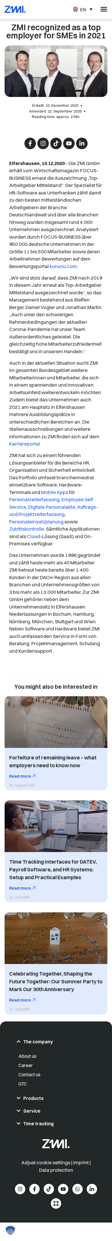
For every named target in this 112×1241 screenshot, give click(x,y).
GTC (22, 1084)
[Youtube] (69, 143)
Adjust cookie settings (46, 1162)
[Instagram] (43, 143)
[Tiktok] (56, 143)
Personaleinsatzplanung (36, 522)
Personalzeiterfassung (34, 499)
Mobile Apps (54, 492)
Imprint (81, 1162)
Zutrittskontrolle (26, 529)
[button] (10, 1230)
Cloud (33, 536)
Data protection (56, 1170)
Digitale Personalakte (51, 507)
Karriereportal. (25, 444)
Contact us (29, 1074)
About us (27, 1056)
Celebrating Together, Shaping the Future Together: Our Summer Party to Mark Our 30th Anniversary (56, 981)
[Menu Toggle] (103, 9)
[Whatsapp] (77, 1189)
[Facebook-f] (30, 143)
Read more (20, 776)
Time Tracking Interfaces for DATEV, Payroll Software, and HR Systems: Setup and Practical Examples (53, 869)
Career (25, 1065)
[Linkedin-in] (82, 143)
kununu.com (63, 266)
